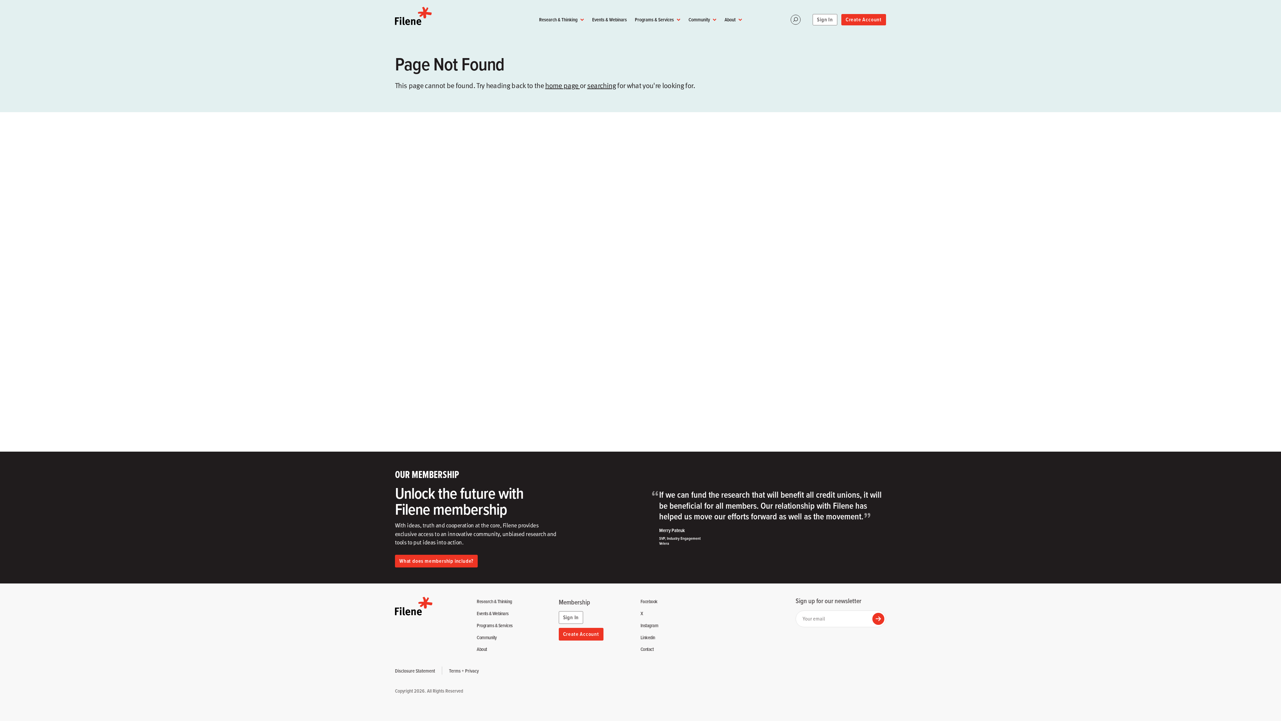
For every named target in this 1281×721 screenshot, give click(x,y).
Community (699, 19)
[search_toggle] (796, 19)
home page (562, 85)
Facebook (649, 601)
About (730, 19)
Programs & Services (654, 19)
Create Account (864, 19)
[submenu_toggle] (582, 20)
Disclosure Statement (415, 670)
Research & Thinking (558, 19)
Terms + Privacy (464, 670)
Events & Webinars (609, 19)
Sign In (825, 19)
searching (601, 85)
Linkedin (647, 638)
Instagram (649, 626)
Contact (647, 649)
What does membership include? (436, 561)
